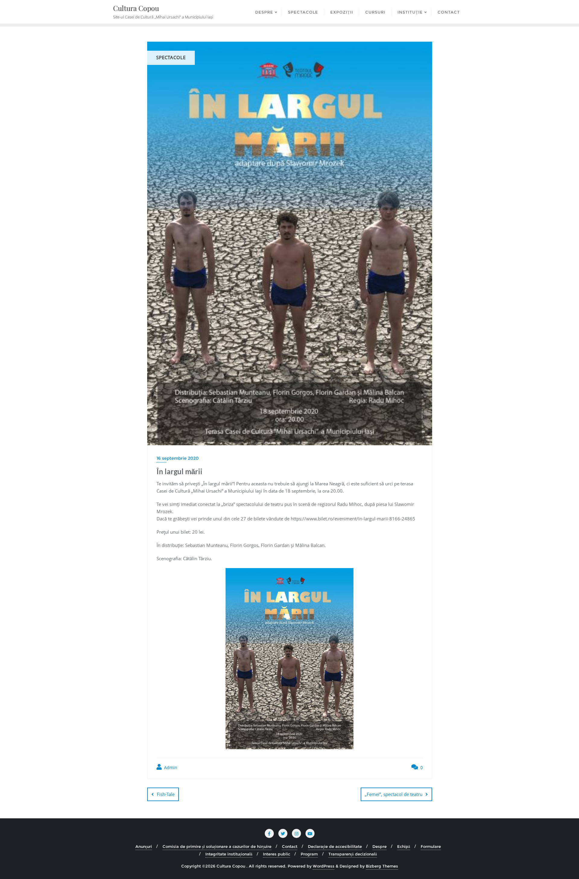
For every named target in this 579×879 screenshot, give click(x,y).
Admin (170, 767)
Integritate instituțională (228, 854)
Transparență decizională (352, 854)
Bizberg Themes (382, 866)
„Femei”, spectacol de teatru (393, 794)
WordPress (323, 866)
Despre (379, 846)
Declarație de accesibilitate (335, 846)
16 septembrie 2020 (178, 458)
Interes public (276, 854)
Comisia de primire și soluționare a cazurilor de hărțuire (217, 846)
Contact (289, 846)
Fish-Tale (166, 794)
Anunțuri (143, 846)
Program (309, 854)
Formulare (431, 846)
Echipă (403, 846)
